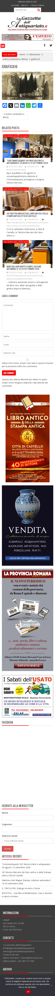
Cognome (7, 824)
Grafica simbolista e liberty (13, 116)
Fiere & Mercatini (10, 136)
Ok (28, 991)
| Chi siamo (15, 5)
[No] (51, 985)
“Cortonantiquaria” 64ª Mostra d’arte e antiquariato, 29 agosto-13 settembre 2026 (27, 162)
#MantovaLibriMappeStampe (19, 279)
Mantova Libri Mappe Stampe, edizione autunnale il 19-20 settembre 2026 (24, 268)
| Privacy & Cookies (37, 5)
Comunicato (33, 166)
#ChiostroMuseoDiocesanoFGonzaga (25, 275)
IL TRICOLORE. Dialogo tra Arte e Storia (21, 888)
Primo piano (23, 136)
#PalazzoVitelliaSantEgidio (26, 226)
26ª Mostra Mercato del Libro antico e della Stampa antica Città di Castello (27, 214)
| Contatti (24, 5)
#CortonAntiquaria (16, 170)
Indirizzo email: (10, 835)
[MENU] (3, 46)
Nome (5, 812)
